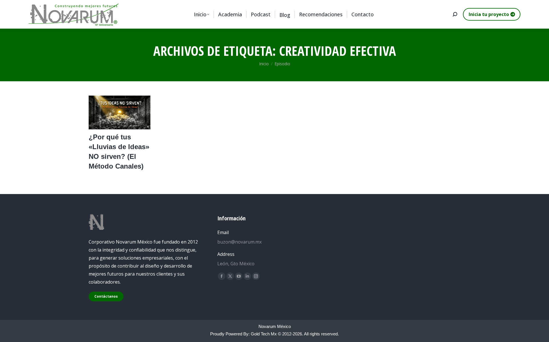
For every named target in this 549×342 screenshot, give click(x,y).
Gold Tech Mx (264, 333)
